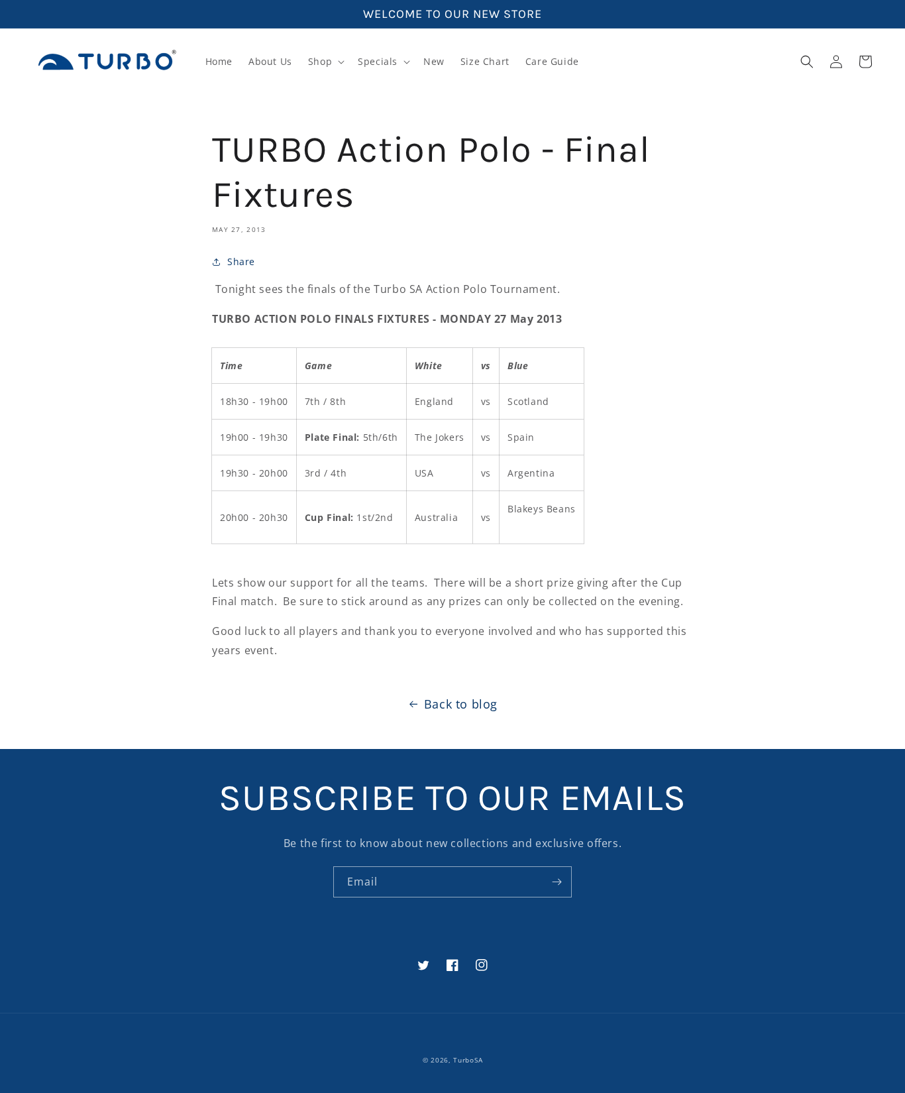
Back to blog (461, 704)
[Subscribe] (556, 881)
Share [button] (241, 261)
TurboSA (467, 1059)
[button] (325, 62)
